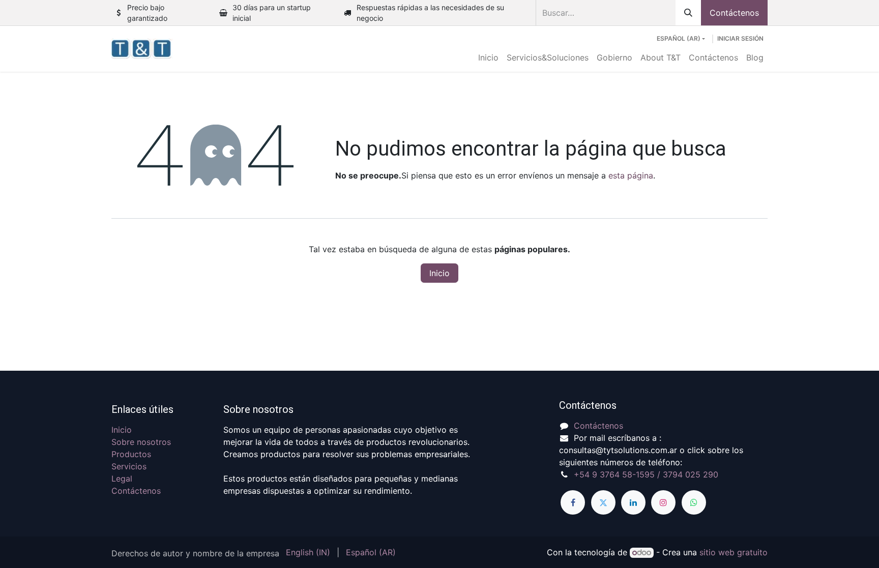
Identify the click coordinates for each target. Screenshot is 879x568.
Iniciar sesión (740, 38)
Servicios (128, 466)
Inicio (439, 273)
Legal (121, 478)
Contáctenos (734, 13)
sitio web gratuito (733, 552)
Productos (131, 454)
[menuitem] (488, 57)
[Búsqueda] (688, 12)
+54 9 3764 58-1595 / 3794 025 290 (646, 474)
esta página (630, 175)
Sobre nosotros (141, 442)
